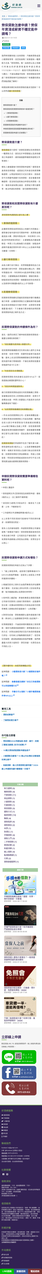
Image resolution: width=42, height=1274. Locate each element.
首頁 (3, 16)
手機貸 (5, 1136)
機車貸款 (6, 1115)
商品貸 (5, 1127)
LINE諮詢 (7, 1271)
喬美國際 (6, 1260)
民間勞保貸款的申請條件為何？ (15, 125)
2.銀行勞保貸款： (12, 117)
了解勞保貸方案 (10, 720)
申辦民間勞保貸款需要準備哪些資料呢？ (18, 129)
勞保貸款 (6, 44)
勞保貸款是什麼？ (10, 105)
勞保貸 (5, 1124)
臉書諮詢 (21, 1271)
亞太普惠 (6, 1264)
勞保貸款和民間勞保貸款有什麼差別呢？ (18, 109)
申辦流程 (6, 48)
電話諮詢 (34, 1271)
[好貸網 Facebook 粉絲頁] (3, 1174)
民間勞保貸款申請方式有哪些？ (15, 133)
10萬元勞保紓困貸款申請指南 (15, 750)
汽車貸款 (6, 1118)
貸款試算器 (8, 715)
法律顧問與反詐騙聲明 (9, 1242)
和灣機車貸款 (7, 1257)
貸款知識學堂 (13, 16)
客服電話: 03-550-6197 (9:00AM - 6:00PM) (16, 1156)
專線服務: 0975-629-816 (10, 1153)
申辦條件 (15, 48)
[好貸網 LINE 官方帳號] (7, 1174)
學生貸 (5, 1133)
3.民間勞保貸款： (12, 121)
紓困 (23, 48)
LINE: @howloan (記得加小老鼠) (12, 1150)
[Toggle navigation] (38, 6)
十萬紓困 (6, 1121)
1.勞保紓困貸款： (12, 113)
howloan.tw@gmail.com (10, 1148)
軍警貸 (5, 1130)
